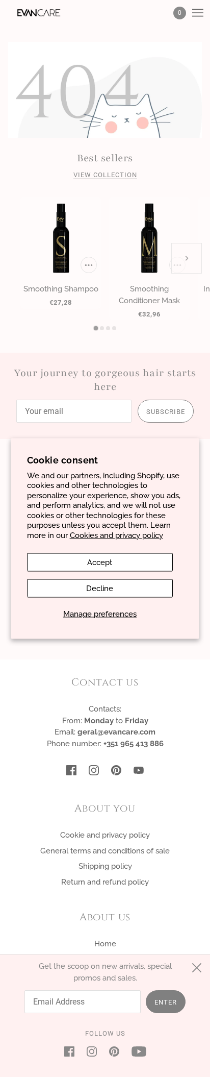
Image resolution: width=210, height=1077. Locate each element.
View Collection (105, 175)
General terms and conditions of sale (105, 850)
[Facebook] (72, 1051)
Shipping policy (105, 866)
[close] (197, 968)
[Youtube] (135, 1051)
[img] (71, 770)
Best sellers (105, 158)
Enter (165, 1002)
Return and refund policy (105, 882)
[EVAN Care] (47, 12)
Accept (99, 562)
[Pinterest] (114, 1051)
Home (105, 943)
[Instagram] (92, 1051)
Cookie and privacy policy (105, 835)
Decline (99, 588)
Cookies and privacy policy (116, 535)
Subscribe (165, 411)
